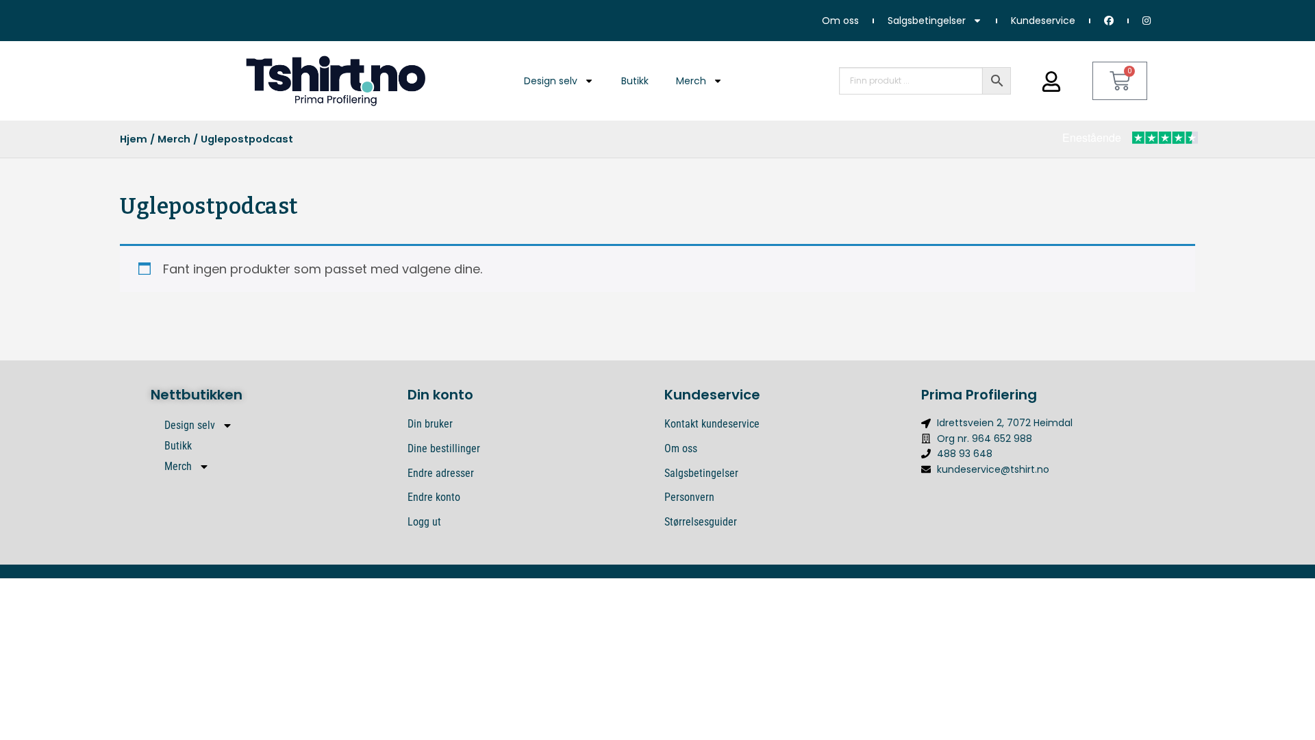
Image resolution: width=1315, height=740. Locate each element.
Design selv (550, 81)
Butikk (635, 81)
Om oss (840, 20)
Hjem (133, 139)
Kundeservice (1043, 20)
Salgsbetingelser (927, 20)
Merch (691, 81)
